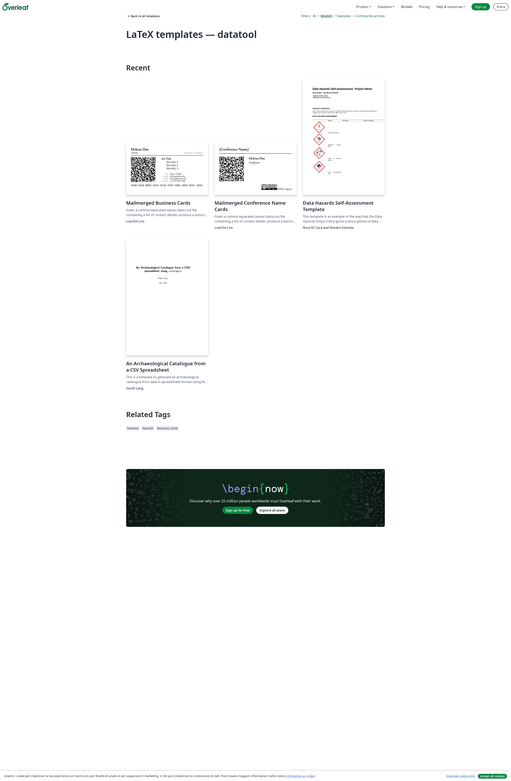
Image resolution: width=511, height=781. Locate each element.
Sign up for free (238, 510)
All (314, 16)
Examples (344, 16)
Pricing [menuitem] (424, 7)
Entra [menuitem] (501, 7)
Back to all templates (143, 16)
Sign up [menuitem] (480, 7)
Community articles (370, 16)
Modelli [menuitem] (406, 7)
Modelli (326, 16)
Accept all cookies (492, 776)
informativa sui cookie (300, 776)
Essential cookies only (460, 776)
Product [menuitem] (362, 7)
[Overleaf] (15, 7)
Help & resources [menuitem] (449, 7)
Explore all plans (272, 510)
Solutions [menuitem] (385, 7)
